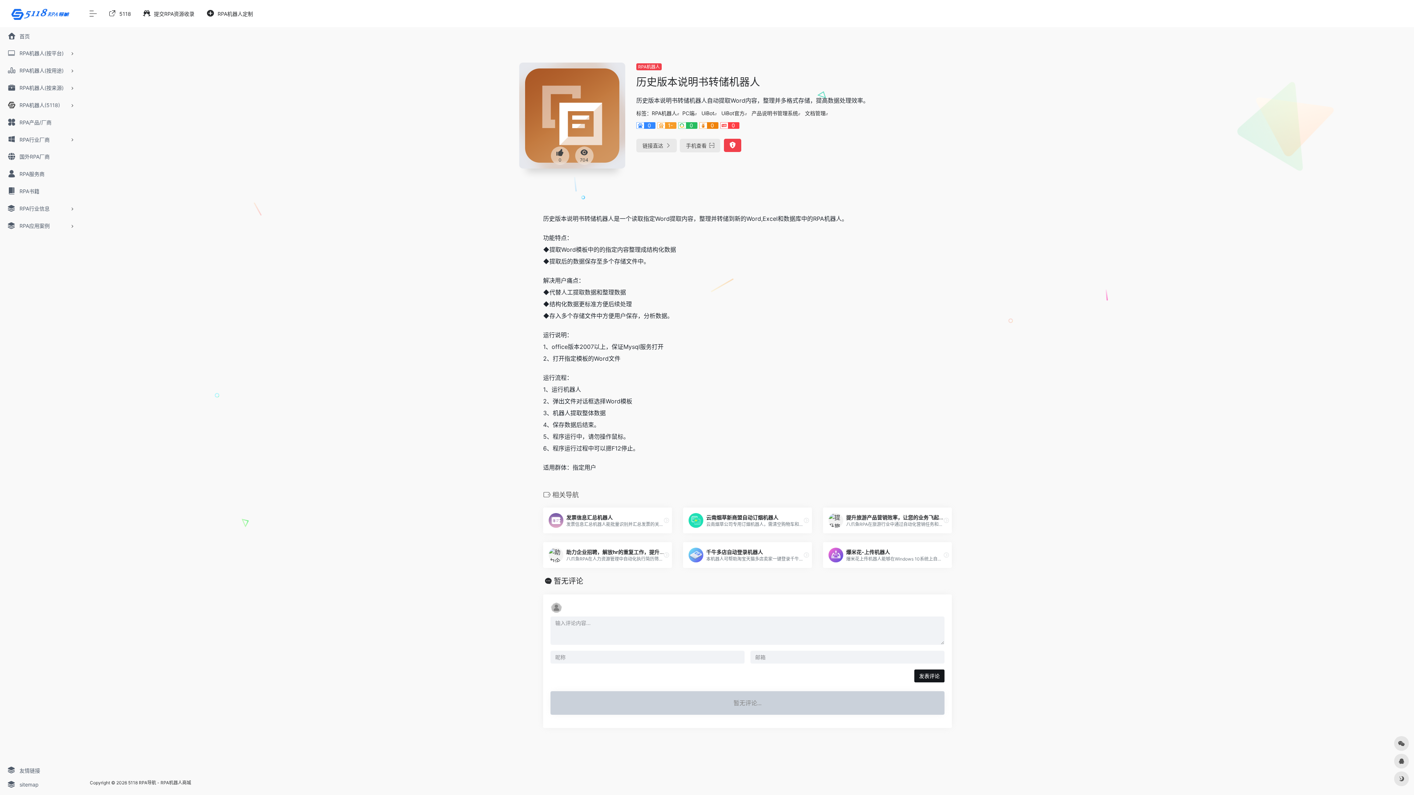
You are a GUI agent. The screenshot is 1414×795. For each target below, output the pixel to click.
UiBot (707, 113)
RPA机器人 (649, 67)
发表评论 (929, 676)
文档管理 (815, 113)
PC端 (688, 113)
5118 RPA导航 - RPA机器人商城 (159, 782)
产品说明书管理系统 (775, 113)
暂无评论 (568, 581)
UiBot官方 (733, 113)
